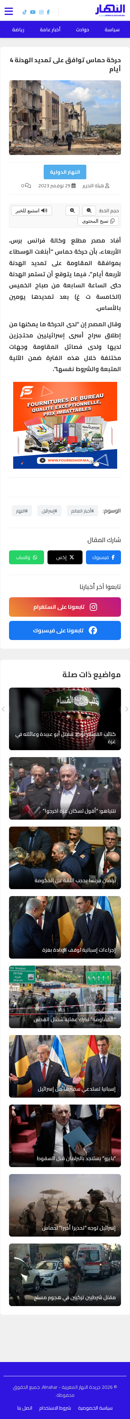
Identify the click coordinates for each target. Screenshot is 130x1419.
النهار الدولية (65, 172)
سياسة (112, 29)
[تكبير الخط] (72, 210)
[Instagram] (41, 12)
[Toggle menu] (10, 10)
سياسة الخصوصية (95, 1408)
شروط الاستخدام (55, 1408)
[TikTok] (25, 12)
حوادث (82, 29)
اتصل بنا (24, 1408)
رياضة (18, 29)
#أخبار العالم (82, 511)
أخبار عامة (50, 29)
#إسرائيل (49, 511)
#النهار (22, 511)
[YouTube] (33, 12)
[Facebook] (48, 12)
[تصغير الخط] (89, 210)
